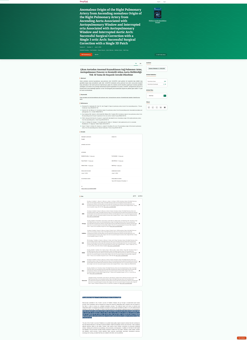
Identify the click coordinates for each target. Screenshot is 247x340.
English (158, 1)
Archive (148, 62)
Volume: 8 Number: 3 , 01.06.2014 (157, 68)
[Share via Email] (165, 107)
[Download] (165, 96)
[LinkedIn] (161, 107)
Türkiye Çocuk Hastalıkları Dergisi (157, 21)
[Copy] (139, 204)
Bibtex (141, 195)
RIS (135, 195)
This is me (92, 156)
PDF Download (85, 54)
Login (164, 1)
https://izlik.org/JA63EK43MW (88, 188)
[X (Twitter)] (157, 107)
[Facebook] (149, 107)
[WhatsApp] (153, 107)
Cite (96, 54)
